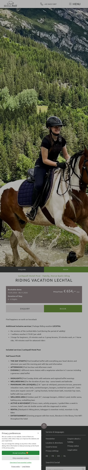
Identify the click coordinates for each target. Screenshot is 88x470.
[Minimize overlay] (38, 433)
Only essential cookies (21, 458)
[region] (20, 442)
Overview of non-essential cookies (21, 462)
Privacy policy (15, 466)
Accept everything (19, 453)
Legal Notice (26, 466)
